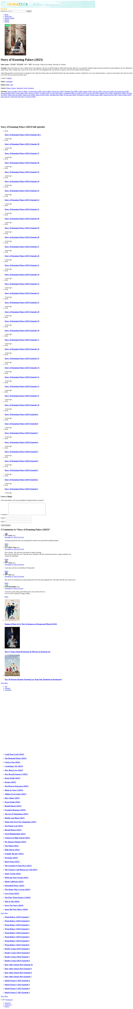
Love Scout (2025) (12, 893)
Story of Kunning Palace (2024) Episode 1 (21, 489)
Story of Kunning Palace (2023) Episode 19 (22, 321)
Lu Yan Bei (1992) (93, 93)
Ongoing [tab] (7, 688)
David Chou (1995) (58, 91)
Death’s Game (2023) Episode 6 (17, 953)
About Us (8, 1003)
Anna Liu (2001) (12, 91)
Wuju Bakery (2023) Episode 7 (17, 917)
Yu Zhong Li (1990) (83, 95)
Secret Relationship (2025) (15, 834)
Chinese (9, 78)
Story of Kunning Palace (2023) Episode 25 (22, 265)
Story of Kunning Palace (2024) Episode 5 (21, 452)
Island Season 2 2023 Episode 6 (17, 981)
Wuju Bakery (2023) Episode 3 (17, 933)
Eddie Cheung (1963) (85, 91)
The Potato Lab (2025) (14, 826)
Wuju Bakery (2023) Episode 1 (17, 925)
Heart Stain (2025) (12, 862)
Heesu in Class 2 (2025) (14, 790)
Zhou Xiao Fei (5, 97)
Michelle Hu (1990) (120, 93)
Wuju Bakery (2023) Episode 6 (17, 945)
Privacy (7, 1006)
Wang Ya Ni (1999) (29, 95)
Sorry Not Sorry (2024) (14, 905)
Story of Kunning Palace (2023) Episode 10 (22, 405)
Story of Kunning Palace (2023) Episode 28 (22, 237)
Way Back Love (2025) (14, 770)
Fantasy (13, 88)
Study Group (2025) (13, 874)
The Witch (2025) (12, 846)
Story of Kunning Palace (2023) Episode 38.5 (23, 135)
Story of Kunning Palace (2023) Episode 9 (21, 414)
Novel (25, 88)
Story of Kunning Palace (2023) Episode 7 (21, 433)
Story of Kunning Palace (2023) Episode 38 (22, 144)
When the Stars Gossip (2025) (16, 878)
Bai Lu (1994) (22, 91)
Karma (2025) (10, 782)
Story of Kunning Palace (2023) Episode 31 (22, 209)
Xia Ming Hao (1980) (56, 95)
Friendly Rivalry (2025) (14, 854)
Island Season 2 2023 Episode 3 (17, 993)
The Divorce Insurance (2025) (16, 786)
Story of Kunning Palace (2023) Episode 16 (22, 349)
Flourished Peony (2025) (14, 886)
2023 (11, 85)
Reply (6, 544)
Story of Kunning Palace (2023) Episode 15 (22, 358)
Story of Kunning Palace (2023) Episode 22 (22, 293)
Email (3, 521)
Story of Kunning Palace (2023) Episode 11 (22, 396)
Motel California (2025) (14, 882)
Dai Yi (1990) (46, 91)
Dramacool (9, 1000)
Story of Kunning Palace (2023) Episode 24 (22, 275)
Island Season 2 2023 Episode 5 (17, 985)
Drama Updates (9, 18)
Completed (9, 81)
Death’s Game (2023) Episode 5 (17, 949)
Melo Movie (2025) (12, 850)
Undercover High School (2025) (17, 838)
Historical (20, 88)
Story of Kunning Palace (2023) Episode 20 (22, 312)
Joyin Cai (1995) (34, 93)
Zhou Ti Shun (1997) (124, 95)
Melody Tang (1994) (106, 93)
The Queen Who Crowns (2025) (17, 889)
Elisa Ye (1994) (97, 91)
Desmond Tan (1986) (71, 91)
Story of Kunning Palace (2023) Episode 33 (22, 191)
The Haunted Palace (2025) (15, 758)
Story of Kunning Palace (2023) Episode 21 (22, 302)
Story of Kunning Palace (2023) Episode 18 (22, 331)
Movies (7, 20)
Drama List (8, 16)
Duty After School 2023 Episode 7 (18, 977)
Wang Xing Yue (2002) (15, 95)
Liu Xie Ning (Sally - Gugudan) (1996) (62, 93)
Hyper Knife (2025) (12, 778)
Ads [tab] (6, 686)
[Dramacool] (48, 7)
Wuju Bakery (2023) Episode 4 (17, 937)
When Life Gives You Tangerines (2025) (20, 822)
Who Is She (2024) (12, 901)
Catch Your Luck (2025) (14, 754)
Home (6, 14)
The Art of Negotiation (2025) (16, 814)
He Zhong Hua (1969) (122, 91)
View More (4, 683)
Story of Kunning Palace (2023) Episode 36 (22, 163)
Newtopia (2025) (11, 858)
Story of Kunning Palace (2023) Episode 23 (22, 284)
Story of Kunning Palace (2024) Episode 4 (21, 461)
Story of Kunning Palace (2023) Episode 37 (22, 153)
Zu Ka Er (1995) (30, 97)
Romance (31, 88)
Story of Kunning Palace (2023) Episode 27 (22, 247)
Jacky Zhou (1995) (22, 93)
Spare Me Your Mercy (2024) (16, 909)
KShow (7, 21)
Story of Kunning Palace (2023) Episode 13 (22, 377)
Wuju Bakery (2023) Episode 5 (17, 941)
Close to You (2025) (12, 762)
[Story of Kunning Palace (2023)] (15, 55)
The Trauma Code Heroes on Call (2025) (21, 870)
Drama (8, 88)
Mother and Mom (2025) (15, 818)
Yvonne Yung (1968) (96, 95)
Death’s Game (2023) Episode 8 (17, 961)
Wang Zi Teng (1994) (42, 95)
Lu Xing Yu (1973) (81, 93)
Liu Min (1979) (44, 93)
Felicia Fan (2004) (108, 91)
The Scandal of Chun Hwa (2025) (18, 866)
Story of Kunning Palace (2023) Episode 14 (22, 368)
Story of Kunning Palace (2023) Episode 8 (21, 424)
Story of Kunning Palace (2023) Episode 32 (22, 200)
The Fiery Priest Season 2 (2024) (17, 897)
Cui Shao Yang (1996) (35, 91)
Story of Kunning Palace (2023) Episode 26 (22, 256)
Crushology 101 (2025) (14, 766)
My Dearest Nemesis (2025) (15, 842)
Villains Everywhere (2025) (15, 794)
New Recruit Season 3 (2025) (16, 774)
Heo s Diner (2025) (12, 798)
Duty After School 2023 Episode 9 (18, 969)
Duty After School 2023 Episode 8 (18, 973)
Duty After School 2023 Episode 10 (19, 965)
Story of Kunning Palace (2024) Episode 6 (21, 442)
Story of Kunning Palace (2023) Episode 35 (22, 172)
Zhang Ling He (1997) (110, 95)
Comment (4, 514)
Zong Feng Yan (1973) (18, 97)
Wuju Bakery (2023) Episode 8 (17, 921)
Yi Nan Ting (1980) (70, 95)
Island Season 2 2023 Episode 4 (17, 989)
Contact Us (8, 1005)
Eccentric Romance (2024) (15, 810)
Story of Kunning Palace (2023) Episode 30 (22, 219)
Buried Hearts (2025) (13, 806)
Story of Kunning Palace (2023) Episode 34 (22, 181)
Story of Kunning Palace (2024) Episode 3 (21, 470)
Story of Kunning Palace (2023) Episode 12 (22, 386)
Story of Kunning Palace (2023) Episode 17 (22, 340)
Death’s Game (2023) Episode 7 (17, 957)
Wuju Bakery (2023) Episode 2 (17, 929)
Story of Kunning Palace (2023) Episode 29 (22, 228)
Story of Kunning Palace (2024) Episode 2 (21, 480)
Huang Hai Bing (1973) (8, 93)
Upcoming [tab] (8, 690)
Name (3, 518)
